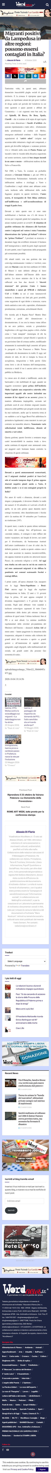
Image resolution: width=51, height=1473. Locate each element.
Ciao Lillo (20, 1028)
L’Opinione (26, 1382)
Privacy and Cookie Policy (22, 1469)
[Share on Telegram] (35, 76)
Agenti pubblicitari (9, 1422)
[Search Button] (47, 4)
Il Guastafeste (23, 1374)
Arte (20, 1352)
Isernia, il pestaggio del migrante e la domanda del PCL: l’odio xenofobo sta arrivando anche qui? (32, 717)
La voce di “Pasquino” (11, 1391)
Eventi (22, 1365)
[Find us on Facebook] (3, 1450)
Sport (40, 1409)
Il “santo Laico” (8, 1374)
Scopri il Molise (29, 1404)
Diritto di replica (24, 1360)
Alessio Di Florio (13, 60)
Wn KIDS (5, 1418)
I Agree (42, 1469)
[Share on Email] (42, 76)
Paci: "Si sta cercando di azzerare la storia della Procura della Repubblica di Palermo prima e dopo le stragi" (30, 999)
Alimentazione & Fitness (12, 1347)
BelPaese (39, 1352)
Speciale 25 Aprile (9, 1409)
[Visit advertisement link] (25, 13)
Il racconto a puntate (10, 1378)
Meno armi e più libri (25, 1008)
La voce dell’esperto (28, 1387)
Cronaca (25, 1356)
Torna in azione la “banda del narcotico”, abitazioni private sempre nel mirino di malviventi (31, 1099)
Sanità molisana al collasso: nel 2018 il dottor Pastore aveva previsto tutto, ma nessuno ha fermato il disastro (31, 1118)
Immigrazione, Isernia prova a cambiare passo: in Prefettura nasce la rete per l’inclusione (12, 752)
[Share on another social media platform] (25, 81)
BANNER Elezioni (26, 1422)
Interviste (25, 1378)
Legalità (34, 1391)
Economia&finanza (9, 1365)
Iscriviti (11, 1210)
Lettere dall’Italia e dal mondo (14, 1396)
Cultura (43, 1356)
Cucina (34, 1356)
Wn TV (14, 1418)
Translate (25, 965)
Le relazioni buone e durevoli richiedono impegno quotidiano (30, 987)
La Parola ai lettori (9, 1387)
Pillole (31, 1400)
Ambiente (29, 1347)
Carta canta (14, 1356)
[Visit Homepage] (25, 5)
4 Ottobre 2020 (31, 60)
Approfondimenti (9, 1352)
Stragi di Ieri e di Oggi (10, 1413)
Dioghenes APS (8, 1360)
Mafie (4, 1400)
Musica (13, 1400)
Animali (39, 1347)
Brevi (4, 1356)
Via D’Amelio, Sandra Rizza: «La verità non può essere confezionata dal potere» (32, 1083)
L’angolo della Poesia (10, 1382)
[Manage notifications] (33, 1454)
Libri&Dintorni (34, 1396)
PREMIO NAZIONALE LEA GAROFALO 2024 (19, 1431)
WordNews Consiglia (28, 1418)
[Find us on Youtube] (7, 1450)
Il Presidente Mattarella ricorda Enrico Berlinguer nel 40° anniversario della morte (29, 1019)
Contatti (39, 1422)
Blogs (42, 1418)
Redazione (6, 1435)
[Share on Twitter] (15, 76)
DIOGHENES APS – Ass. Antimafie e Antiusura (21, 1426)
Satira (17, 1404)
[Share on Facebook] (8, 76)
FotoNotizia (33, 1365)
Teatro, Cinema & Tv (30, 1413)
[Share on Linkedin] (22, 76)
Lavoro (25, 1391)
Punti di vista (7, 1404)
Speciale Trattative (27, 1409)
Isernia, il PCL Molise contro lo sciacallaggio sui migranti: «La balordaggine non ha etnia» (13, 715)
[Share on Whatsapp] (29, 76)
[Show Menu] (3, 4)
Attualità (28, 1352)
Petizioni (22, 1400)
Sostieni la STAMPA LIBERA (25, 1435)
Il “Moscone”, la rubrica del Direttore (16, 1369)
